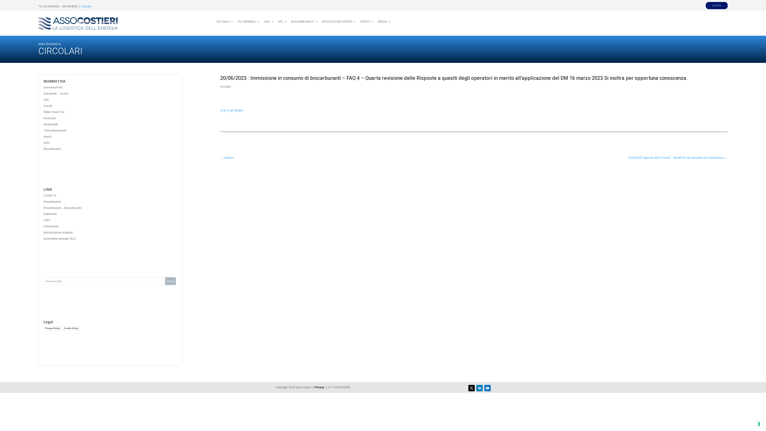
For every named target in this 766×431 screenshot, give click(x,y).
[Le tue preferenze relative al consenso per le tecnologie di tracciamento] (759, 424)
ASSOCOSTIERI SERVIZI (337, 21)
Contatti (86, 6)
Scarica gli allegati (231, 110)
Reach (47, 136)
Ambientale (50, 124)
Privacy (319, 387)
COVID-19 (49, 195)
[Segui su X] (471, 388)
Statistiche (50, 214)
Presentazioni (52, 202)
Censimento (51, 226)
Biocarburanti (52, 149)
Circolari (225, 86)
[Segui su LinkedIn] (479, 388)
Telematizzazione (54, 130)
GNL (267, 21)
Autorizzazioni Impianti (58, 232)
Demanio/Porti (53, 87)
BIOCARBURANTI (302, 21)
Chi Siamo (223, 21)
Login (716, 5)
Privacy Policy (52, 328)
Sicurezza (49, 118)
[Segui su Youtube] (487, 388)
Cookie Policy (71, 328)
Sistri (46, 142)
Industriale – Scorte (55, 93)
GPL (280, 21)
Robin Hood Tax (53, 112)
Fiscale (47, 106)
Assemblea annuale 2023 (59, 238)
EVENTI (365, 21)
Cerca (170, 281)
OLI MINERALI (247, 21)
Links (46, 220)
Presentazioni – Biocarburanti (62, 208)
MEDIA (382, 21)
